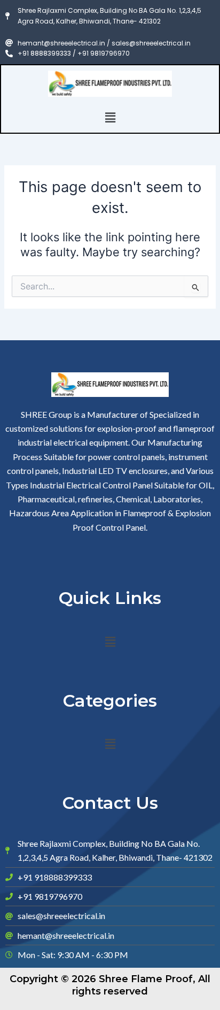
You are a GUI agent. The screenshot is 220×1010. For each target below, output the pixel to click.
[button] (110, 117)
